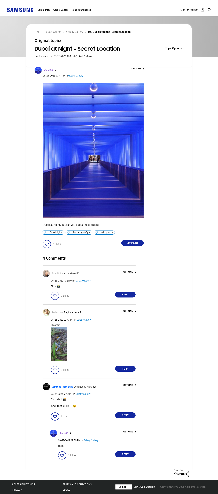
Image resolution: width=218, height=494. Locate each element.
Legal (66, 489)
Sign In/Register (189, 9)
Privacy (17, 489)
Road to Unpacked (81, 9)
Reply (125, 294)
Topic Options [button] (173, 48)
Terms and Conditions (77, 484)
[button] (138, 68)
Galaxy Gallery (60, 9)
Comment (132, 243)
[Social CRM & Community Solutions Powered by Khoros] (181, 472)
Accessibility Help (24, 484)
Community (44, 9)
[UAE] (20, 9)
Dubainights (56, 232)
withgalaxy (107, 232)
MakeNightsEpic (81, 232)
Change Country (144, 487)
